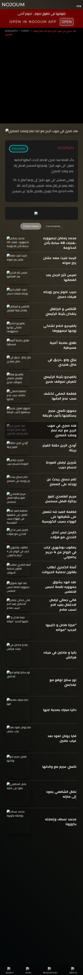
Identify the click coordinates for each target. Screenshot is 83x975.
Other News (31, 226)
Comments (53, 226)
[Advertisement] (41, 79)
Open (67, 22)
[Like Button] (46, 213)
